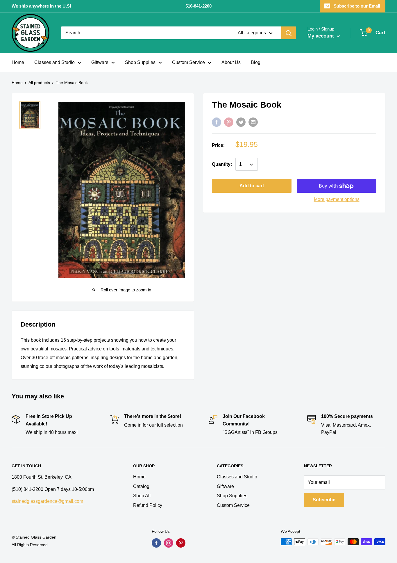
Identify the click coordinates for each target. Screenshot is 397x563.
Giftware (99, 62)
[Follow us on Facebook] (156, 543)
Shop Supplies (140, 62)
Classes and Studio (54, 62)
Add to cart (251, 185)
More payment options (337, 199)
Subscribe (324, 499)
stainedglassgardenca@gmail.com (47, 501)
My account (321, 36)
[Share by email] (253, 122)
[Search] (288, 32)
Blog (255, 62)
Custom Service (188, 62)
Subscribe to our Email (357, 5)
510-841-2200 (198, 5)
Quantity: (222, 164)
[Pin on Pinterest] (228, 122)
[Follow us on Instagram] (168, 543)
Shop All (142, 495)
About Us (231, 62)
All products (39, 82)
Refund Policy (147, 505)
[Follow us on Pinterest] (180, 543)
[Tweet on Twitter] (241, 122)
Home (18, 62)
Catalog (141, 486)
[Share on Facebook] (216, 122)
